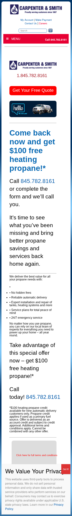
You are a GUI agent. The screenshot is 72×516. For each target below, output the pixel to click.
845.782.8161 (38, 181)
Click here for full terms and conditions (36, 455)
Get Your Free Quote (33, 90)
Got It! (66, 469)
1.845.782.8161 (32, 75)
